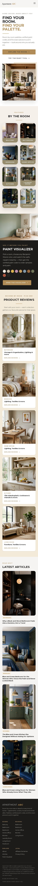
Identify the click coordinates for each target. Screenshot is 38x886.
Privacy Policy (20, 854)
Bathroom (5, 827)
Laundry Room (7, 838)
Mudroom (5, 844)
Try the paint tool (17, 58)
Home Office (6, 833)
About (4, 851)
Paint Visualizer (7, 857)
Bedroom (5, 830)
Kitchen (4, 835)
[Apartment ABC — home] (10, 3)
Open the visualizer (16, 282)
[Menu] (34, 3)
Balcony (5, 824)
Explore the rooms (17, 52)
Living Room (6, 841)
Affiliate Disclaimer (22, 851)
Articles (4, 854)
